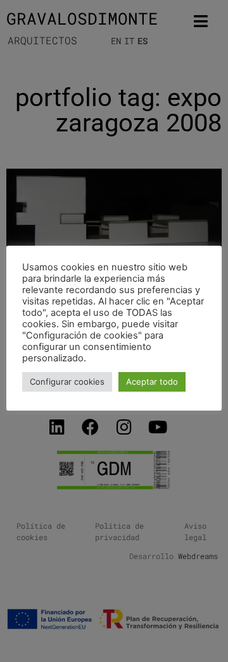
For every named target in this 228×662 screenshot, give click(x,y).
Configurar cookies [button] (67, 381)
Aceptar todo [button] (152, 381)
